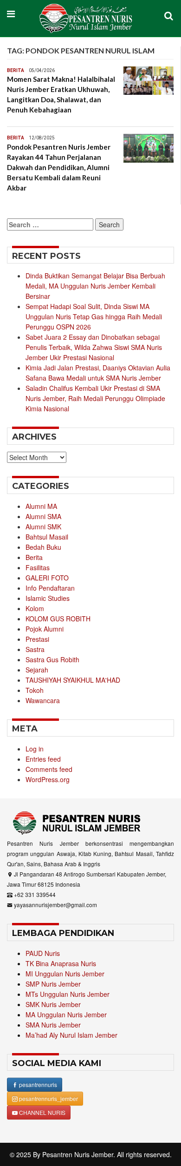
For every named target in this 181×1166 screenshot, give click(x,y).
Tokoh (35, 690)
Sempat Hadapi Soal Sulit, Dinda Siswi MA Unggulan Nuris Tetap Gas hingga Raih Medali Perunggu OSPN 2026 (94, 316)
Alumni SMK (43, 526)
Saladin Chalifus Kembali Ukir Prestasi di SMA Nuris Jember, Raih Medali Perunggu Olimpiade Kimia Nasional (95, 398)
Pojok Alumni (45, 628)
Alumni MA (41, 506)
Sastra (35, 649)
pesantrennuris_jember (48, 1098)
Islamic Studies (48, 598)
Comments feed (49, 769)
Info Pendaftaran (50, 588)
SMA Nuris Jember (53, 1024)
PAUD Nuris (43, 953)
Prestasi (37, 639)
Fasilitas (38, 567)
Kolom (35, 608)
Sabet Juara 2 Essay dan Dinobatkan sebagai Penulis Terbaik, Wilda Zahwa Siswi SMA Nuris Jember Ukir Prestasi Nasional (94, 347)
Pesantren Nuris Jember (77, 1154)
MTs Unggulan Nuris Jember (68, 994)
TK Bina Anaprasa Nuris (61, 963)
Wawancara (43, 700)
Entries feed (43, 759)
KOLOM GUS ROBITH (58, 618)
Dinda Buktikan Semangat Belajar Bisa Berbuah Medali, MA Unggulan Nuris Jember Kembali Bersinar (95, 286)
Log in (35, 748)
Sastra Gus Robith (52, 659)
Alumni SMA (43, 516)
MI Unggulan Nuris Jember (65, 973)
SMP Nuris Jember (53, 983)
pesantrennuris (37, 1084)
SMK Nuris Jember (53, 1004)
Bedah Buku (43, 547)
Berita (15, 70)
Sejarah (37, 669)
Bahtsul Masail (47, 536)
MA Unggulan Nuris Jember (66, 1014)
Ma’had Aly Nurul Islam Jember (71, 1035)
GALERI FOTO (47, 577)
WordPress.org (48, 779)
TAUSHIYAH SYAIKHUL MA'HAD (73, 680)
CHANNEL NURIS (41, 1112)
